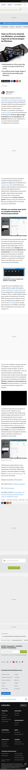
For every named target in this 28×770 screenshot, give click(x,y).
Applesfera (4, 717)
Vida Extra (16, 715)
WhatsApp (5, 26)
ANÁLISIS (3, 4)
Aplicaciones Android (12, 499)
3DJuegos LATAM (18, 753)
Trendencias (4, 741)
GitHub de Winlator (19, 484)
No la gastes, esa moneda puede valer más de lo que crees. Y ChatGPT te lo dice (13, 494)
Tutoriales (16, 677)
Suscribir (23, 651)
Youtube (13, 662)
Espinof (16, 724)
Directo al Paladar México (6, 760)
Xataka (3, 713)
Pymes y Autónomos (19, 744)
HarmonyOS (18, 26)
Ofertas (16, 686)
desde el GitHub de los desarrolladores (13, 290)
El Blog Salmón (17, 741)
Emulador (22, 499)
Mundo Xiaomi (5, 721)
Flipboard (17, 81)
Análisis (16, 674)
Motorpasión (17, 732)
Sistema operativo (6, 680)
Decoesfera (4, 744)
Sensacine (16, 722)
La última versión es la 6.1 (14, 473)
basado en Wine (6, 112)
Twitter (14, 81)
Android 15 (17, 688)
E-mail (20, 81)
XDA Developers (9, 488)
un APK (12, 302)
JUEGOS (25, 4)
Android (12, 26)
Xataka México (5, 753)
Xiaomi (3, 686)
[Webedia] (24, 1)
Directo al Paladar (6, 732)
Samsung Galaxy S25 (17, 640)
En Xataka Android (7, 277)
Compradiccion (5, 746)
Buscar (26, 699)
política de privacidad (22, 655)
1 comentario (6, 81)
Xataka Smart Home (6, 719)
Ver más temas (6, 693)
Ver (14, 568)
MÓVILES (10, 4)
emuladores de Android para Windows (13, 100)
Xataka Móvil (5, 715)
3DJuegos (16, 713)
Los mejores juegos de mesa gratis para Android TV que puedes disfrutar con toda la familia (15, 636)
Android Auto (5, 688)
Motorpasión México (19, 759)
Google (16, 683)
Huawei (3, 683)
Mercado (16, 680)
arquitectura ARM (6, 185)
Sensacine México (18, 755)
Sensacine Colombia (19, 757)
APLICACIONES (17, 4)
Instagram (16, 662)
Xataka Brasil (5, 755)
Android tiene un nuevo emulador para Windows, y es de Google (13, 279)
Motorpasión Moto (18, 734)
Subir (22, 705)
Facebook (12, 81)
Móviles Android (6, 674)
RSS (19, 662)
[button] (10, 92)
